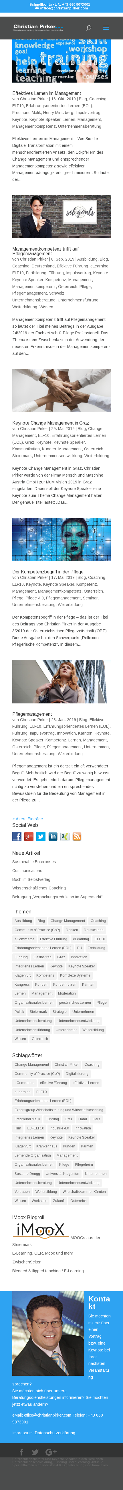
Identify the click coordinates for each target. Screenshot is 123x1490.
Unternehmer (66, 1030)
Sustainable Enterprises (34, 861)
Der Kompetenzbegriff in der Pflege (48, 571)
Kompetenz (55, 279)
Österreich (67, 286)
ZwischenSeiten (26, 1262)
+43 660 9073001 (76, 5)
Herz (96, 1119)
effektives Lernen (86, 1083)
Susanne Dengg (27, 1174)
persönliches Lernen (75, 1003)
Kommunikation (26, 449)
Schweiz (56, 293)
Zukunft (59, 1201)
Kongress (22, 985)
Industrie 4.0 (59, 1128)
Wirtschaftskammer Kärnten (84, 1192)
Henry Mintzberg (58, 112)
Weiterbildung (24, 307)
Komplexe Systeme (75, 975)
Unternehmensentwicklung (58, 455)
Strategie (60, 1012)
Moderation (67, 993)
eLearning (99, 266)
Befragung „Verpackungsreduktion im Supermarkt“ (57, 897)
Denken (72, 930)
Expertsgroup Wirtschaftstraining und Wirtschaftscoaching (59, 1110)
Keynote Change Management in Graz (50, 423)
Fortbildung (36, 273)
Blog (83, 99)
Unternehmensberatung (79, 126)
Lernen (69, 119)
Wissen (46, 307)
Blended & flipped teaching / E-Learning (48, 1271)
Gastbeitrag (42, 957)
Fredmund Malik (26, 112)
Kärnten (85, 733)
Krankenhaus (46, 1146)
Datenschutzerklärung (55, 1433)
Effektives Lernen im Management (46, 93)
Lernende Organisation (33, 1155)
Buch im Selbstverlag (31, 879)
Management (89, 119)
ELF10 (18, 105)
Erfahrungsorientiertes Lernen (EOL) (59, 105)
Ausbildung (87, 259)
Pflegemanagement (29, 293)
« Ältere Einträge (27, 819)
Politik (19, 1012)
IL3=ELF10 (35, 1128)
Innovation (66, 733)
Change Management (68, 921)
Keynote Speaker (44, 119)
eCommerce (24, 939)
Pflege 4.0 (35, 598)
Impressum (22, 1433)
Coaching (97, 99)
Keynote (19, 119)
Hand (82, 1119)
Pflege (85, 286)
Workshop (39, 1201)
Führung (56, 273)
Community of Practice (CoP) (37, 930)
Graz (29, 442)
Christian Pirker (34, 99)
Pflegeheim (84, 1165)
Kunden (49, 449)
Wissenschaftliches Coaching (39, 888)
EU (79, 948)
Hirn (18, 1128)
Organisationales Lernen (34, 1003)
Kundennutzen (64, 985)
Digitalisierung (77, 1074)
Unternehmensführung (78, 300)
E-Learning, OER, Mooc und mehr (42, 1253)
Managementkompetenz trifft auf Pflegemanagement (45, 251)
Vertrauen (22, 1192)
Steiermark (22, 455)
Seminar (90, 598)
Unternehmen (96, 747)
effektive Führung (53, 1083)
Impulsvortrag (88, 112)
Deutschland (43, 266)
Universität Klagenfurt (62, 1174)
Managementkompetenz (34, 126)
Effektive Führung (72, 266)
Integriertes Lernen (29, 966)
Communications (27, 870)
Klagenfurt (23, 975)
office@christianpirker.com (47, 1415)
